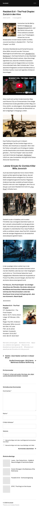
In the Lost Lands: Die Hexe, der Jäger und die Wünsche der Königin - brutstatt (18, 375)
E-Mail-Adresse (8, 422)
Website (5, 431)
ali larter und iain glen (10, 342)
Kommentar (7, 391)
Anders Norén (14, 505)
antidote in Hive (25, 342)
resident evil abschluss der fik (13, 347)
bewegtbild (17, 18)
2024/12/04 (6, 18)
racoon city (25, 345)
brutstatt (5, 3)
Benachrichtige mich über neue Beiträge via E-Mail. (19, 445)
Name (5, 413)
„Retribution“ (27, 155)
